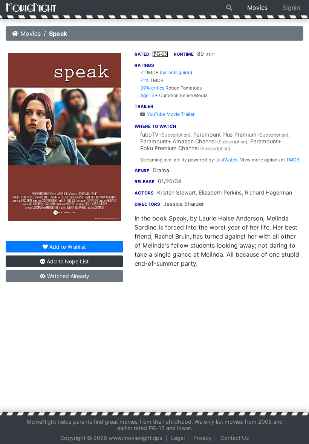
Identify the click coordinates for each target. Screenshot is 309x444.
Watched (67, 276)
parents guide (176, 72)
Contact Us (234, 438)
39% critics (152, 88)
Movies (257, 7)
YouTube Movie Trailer (170, 114)
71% (144, 80)
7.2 (143, 72)
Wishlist (67, 246)
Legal (178, 438)
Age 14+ (149, 95)
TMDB (293, 160)
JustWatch (226, 160)
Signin (291, 7)
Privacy (202, 438)
